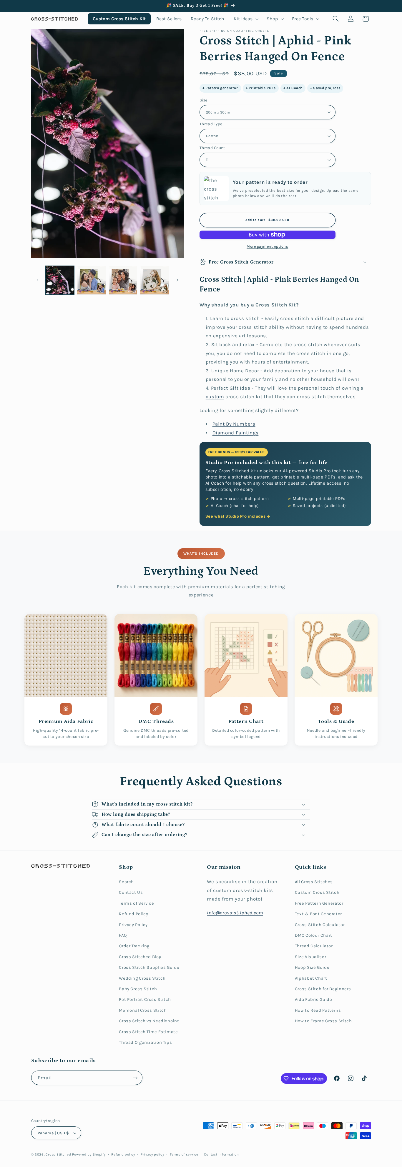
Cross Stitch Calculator (320, 924)
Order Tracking (134, 945)
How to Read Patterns (318, 1010)
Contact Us (131, 892)
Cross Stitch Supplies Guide (149, 967)
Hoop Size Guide (312, 967)
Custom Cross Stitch (317, 892)
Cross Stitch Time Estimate (148, 1031)
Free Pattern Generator (319, 903)
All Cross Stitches (314, 881)
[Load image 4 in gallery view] (154, 280)
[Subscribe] (135, 1078)
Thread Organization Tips (145, 1042)
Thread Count (212, 147)
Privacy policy (152, 1154)
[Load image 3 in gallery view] (123, 280)
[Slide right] (177, 280)
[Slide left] (37, 280)
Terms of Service (136, 903)
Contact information (221, 1154)
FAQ (123, 935)
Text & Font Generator (318, 913)
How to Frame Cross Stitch (323, 1020)
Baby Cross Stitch (138, 988)
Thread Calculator (314, 945)
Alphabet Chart (311, 978)
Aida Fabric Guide (313, 999)
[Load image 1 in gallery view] (60, 280)
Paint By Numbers (233, 424)
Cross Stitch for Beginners (323, 988)
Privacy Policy (133, 924)
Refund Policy (133, 913)
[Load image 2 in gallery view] (91, 280)
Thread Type (211, 123)
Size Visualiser (310, 956)
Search (126, 881)
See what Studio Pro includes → (237, 516)
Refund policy (123, 1154)
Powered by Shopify (88, 1154)
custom (215, 396)
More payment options (267, 246)
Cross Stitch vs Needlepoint (149, 1020)
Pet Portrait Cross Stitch (145, 999)
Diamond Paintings (235, 433)
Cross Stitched (58, 1154)
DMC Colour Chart (313, 935)
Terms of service (184, 1154)
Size (203, 100)
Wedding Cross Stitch (142, 978)
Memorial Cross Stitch (143, 1010)
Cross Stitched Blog (140, 956)
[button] (245, 18)
